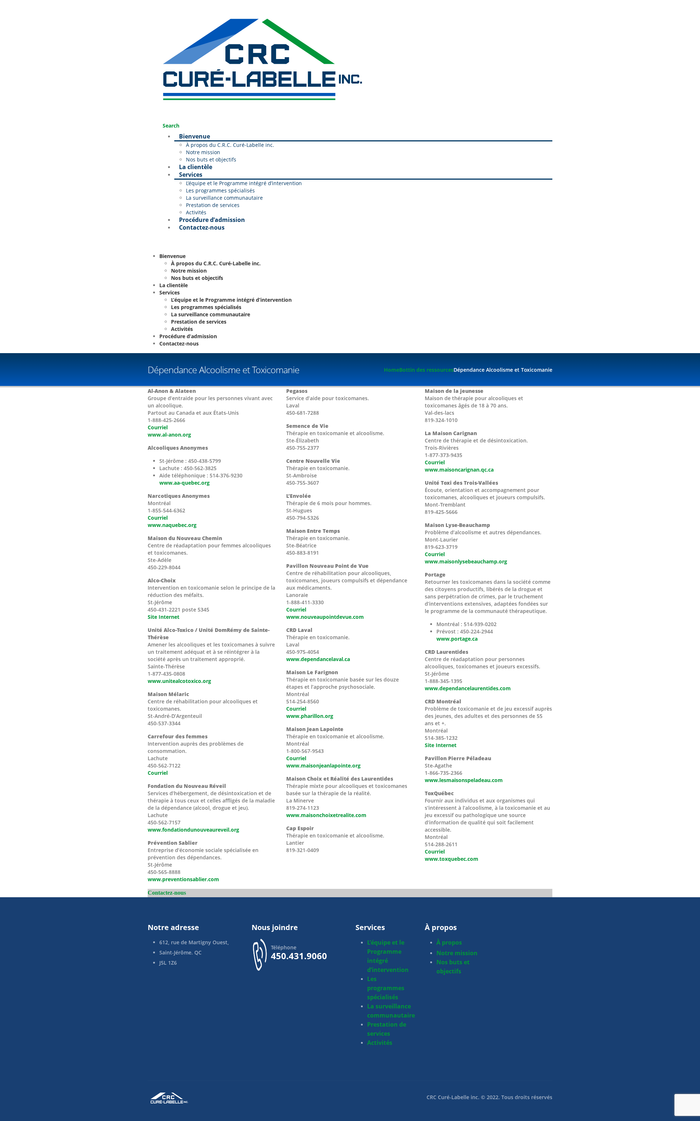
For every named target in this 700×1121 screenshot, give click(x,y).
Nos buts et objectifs (197, 277)
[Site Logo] (259, 57)
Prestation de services (213, 205)
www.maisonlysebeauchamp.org (466, 561)
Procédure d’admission (188, 336)
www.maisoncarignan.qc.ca (459, 469)
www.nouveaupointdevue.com (325, 616)
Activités (182, 328)
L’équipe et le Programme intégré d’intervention (244, 183)
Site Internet (163, 616)
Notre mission (203, 152)
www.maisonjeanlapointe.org (323, 765)
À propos (449, 942)
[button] (169, 125)
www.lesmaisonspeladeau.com (464, 780)
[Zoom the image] (246, 1098)
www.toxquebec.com (451, 858)
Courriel (158, 427)
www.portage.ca (457, 638)
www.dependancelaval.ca (318, 659)
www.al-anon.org (169, 434)
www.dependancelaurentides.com (468, 688)
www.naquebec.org (172, 525)
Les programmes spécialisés (220, 190)
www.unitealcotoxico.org (179, 680)
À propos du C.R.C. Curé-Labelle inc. (230, 144)
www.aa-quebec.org (184, 482)
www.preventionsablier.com (183, 879)
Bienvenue (194, 136)
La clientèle (173, 285)
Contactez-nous (202, 227)
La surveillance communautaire (224, 197)
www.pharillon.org (309, 715)
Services (190, 175)
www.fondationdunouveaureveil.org (193, 829)
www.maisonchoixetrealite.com (326, 815)
